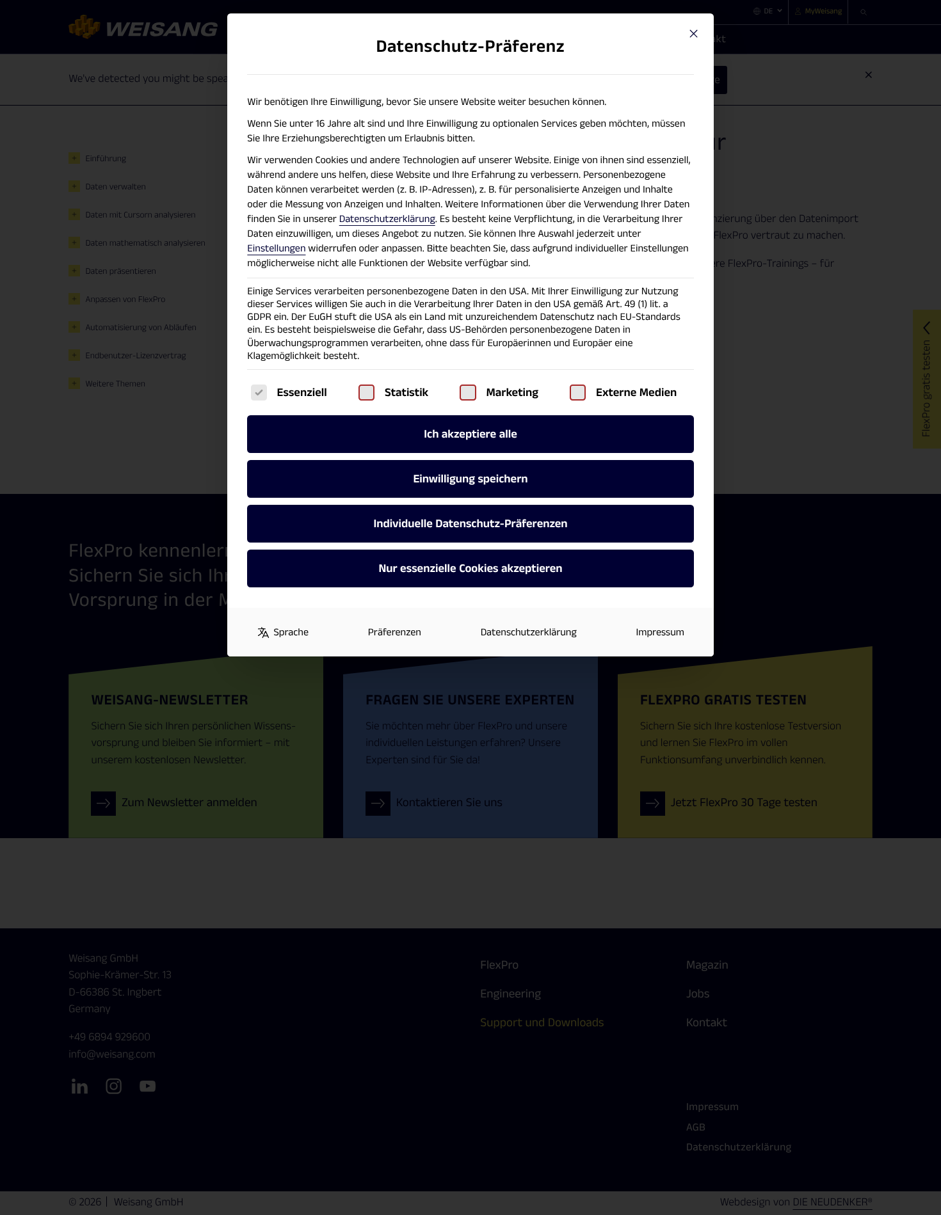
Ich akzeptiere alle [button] (470, 434)
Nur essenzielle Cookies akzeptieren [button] (470, 568)
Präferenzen (394, 632)
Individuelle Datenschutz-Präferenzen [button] (470, 523)
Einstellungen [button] (276, 248)
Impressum (660, 632)
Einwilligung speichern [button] (470, 479)
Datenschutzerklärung (387, 219)
